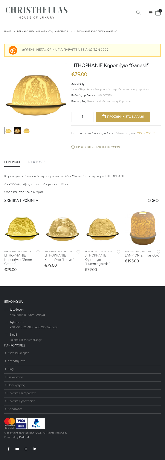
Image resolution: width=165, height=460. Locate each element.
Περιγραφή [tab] (12, 162)
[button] (138, 13)
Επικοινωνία (15, 377)
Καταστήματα (16, 361)
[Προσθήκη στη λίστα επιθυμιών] (38, 251)
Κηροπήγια (125, 101)
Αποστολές (15, 409)
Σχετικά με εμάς (18, 353)
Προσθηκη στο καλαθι (125, 116)
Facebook (8, 449)
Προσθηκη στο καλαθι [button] (33, 217)
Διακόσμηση (110, 101)
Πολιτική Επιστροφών (22, 393)
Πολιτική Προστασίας (21, 401)
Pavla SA (24, 437)
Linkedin (34, 449)
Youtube (17, 449)
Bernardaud (94, 101)
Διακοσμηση (28, 251)
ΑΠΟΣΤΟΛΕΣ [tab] (36, 162)
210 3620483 (146, 133)
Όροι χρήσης (16, 385)
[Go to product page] (22, 228)
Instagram (26, 449)
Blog (11, 369)
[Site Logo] (36, 12)
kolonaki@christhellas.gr (26, 340)
